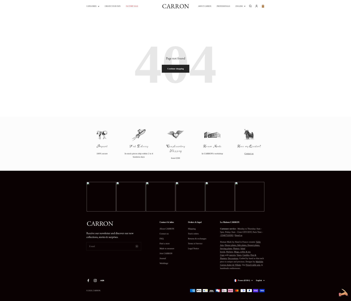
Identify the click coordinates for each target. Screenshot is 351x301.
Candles (246, 255)
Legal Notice (193, 248)
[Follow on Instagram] (95, 280)
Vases (239, 255)
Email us (238, 235)
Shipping (192, 229)
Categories (91, 6)
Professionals (223, 6)
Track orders (193, 234)
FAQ (162, 239)
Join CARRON (166, 253)
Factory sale (132, 6)
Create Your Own (113, 6)
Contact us (249, 153)
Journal (163, 258)
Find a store (165, 243)
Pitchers (229, 252)
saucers (232, 255)
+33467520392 (226, 235)
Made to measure (167, 248)
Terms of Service (195, 243)
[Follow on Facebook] (88, 280)
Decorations (233, 258)
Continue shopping (175, 69)
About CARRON (204, 6)
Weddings (164, 263)
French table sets (253, 265)
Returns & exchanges (197, 239)
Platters (236, 248)
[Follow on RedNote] (102, 280)
